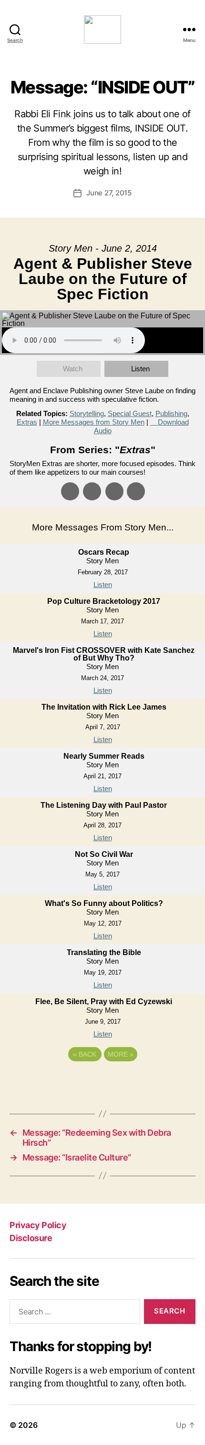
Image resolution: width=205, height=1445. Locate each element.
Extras (27, 422)
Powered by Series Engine (102, 1080)
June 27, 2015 (109, 192)
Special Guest (130, 413)
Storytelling (87, 413)
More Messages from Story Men (93, 422)
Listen (140, 369)
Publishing (171, 413)
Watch (72, 369)
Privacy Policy (38, 1225)
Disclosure (31, 1238)
